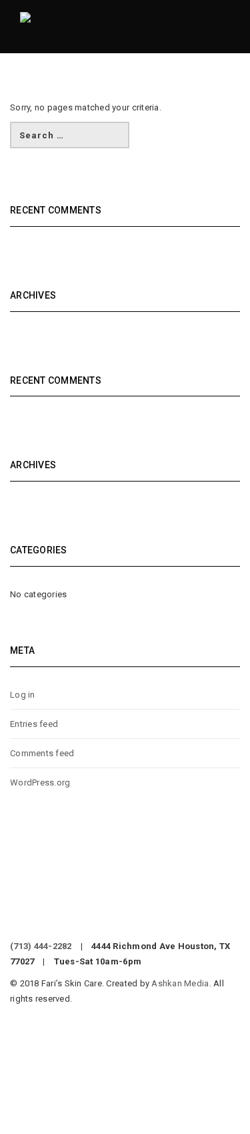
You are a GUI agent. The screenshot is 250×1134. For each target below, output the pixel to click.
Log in (22, 695)
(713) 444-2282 (41, 946)
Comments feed (42, 753)
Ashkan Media (180, 983)
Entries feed (34, 724)
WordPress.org (40, 782)
